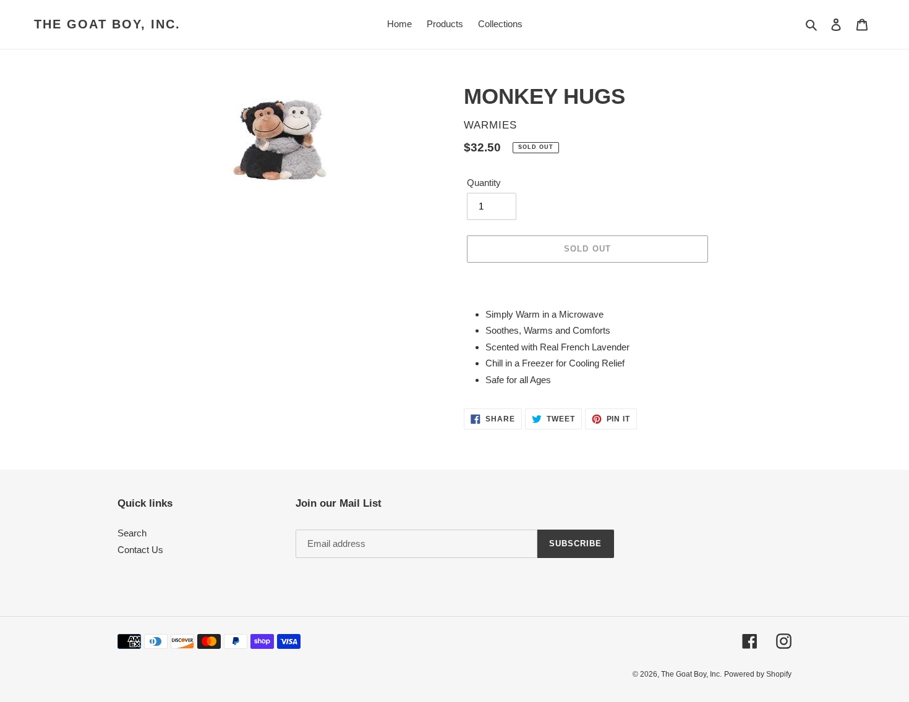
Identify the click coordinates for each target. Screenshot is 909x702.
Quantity (484, 182)
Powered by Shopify (758, 674)
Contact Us (140, 549)
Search (132, 533)
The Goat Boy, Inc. (107, 24)
